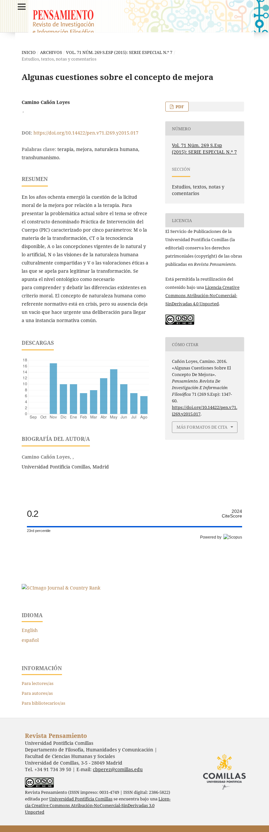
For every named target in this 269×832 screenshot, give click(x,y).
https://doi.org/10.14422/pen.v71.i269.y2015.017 (85, 133)
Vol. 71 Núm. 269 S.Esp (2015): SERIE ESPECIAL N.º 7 (119, 52)
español (30, 640)
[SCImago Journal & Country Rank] (61, 588)
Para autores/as (37, 693)
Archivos (51, 52)
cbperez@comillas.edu (118, 769)
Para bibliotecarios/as (43, 703)
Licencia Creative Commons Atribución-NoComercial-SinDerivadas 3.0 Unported (98, 805)
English (30, 630)
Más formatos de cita (201, 427)
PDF (179, 107)
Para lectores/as (37, 683)
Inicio (29, 52)
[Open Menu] (21, 6)
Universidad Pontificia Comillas (81, 799)
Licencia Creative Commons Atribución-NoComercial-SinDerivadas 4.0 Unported (202, 295)
